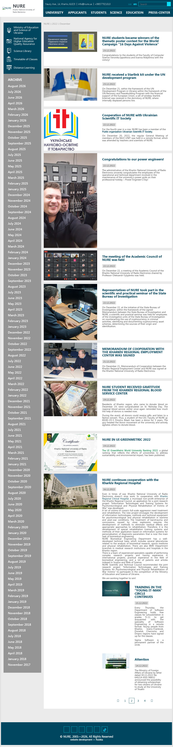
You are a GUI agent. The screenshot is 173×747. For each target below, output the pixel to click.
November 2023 (19, 269)
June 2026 (15, 97)
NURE (47, 23)
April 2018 (15, 653)
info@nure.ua (85, 4)
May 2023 (14, 304)
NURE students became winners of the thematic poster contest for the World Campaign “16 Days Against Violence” (130, 41)
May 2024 (14, 235)
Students (98, 12)
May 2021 (14, 441)
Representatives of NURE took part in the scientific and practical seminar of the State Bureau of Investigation (134, 293)
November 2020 (19, 476)
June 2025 (15, 160)
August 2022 (17, 355)
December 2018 (19, 607)
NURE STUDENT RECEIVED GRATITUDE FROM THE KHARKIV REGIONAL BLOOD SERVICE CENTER (132, 390)
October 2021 (17, 412)
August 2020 (17, 493)
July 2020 (14, 498)
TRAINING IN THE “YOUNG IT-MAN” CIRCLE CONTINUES (148, 591)
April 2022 (15, 378)
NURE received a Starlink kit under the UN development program (133, 76)
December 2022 (19, 332)
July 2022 (14, 361)
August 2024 (17, 218)
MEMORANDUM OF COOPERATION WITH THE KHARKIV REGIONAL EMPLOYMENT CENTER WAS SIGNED (133, 352)
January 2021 (17, 464)
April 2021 (15, 447)
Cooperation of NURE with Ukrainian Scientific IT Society (129, 116)
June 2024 (15, 229)
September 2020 (19, 487)
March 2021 (16, 453)
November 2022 (19, 338)
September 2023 (19, 281)
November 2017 (19, 665)
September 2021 (19, 418)
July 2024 (14, 223)
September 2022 (19, 349)
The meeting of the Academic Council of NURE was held (132, 258)
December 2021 (19, 401)
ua (129, 4)
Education (134, 12)
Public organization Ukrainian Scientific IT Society (127, 131)
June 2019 (15, 573)
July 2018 (14, 636)
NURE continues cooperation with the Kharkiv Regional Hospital (130, 481)
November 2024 (19, 201)
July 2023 (14, 292)
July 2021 (14, 430)
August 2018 (17, 630)
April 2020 (15, 516)
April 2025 (15, 172)
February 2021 (18, 458)
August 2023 (17, 286)
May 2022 (14, 372)
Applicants (77, 12)
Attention (142, 659)
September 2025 (19, 143)
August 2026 (17, 86)
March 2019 (16, 590)
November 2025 (19, 132)
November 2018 (19, 613)
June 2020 (15, 504)
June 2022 (15, 367)
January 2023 (17, 327)
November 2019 (19, 544)
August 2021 (17, 424)
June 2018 (15, 642)
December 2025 (19, 126)
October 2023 (17, 275)
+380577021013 (102, 4)
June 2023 (15, 298)
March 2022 (16, 384)
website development (81, 739)
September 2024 (19, 212)
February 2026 (18, 115)
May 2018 (14, 647)
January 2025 (17, 189)
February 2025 (18, 183)
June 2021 (15, 435)
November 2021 (19, 407)
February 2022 (18, 390)
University (54, 12)
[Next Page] (152, 701)
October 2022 (17, 344)
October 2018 (17, 619)
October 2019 (17, 550)
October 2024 (17, 206)
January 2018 (17, 659)
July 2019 (14, 567)
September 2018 (19, 624)
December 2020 (19, 470)
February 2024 (18, 252)
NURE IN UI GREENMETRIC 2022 (126, 439)
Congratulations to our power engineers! (133, 159)
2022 (54, 23)
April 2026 (15, 103)
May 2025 (14, 166)
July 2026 (14, 92)
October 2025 (17, 137)
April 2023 (15, 309)
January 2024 (17, 258)
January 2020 (17, 533)
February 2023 (18, 321)
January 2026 (17, 120)
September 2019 (19, 556)
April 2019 (15, 584)
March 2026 (16, 109)
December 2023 (19, 264)
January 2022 (17, 395)
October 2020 (17, 481)
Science (116, 12)
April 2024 (15, 241)
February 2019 (18, 596)
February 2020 (18, 527)
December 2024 (19, 195)
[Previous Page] (118, 701)
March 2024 (16, 246)
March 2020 (16, 521)
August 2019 (17, 561)
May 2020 (14, 510)
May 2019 (14, 579)
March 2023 (16, 315)
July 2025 (14, 155)
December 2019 (19, 539)
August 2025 (17, 149)
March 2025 (16, 178)
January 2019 (17, 602)
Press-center (159, 12)
